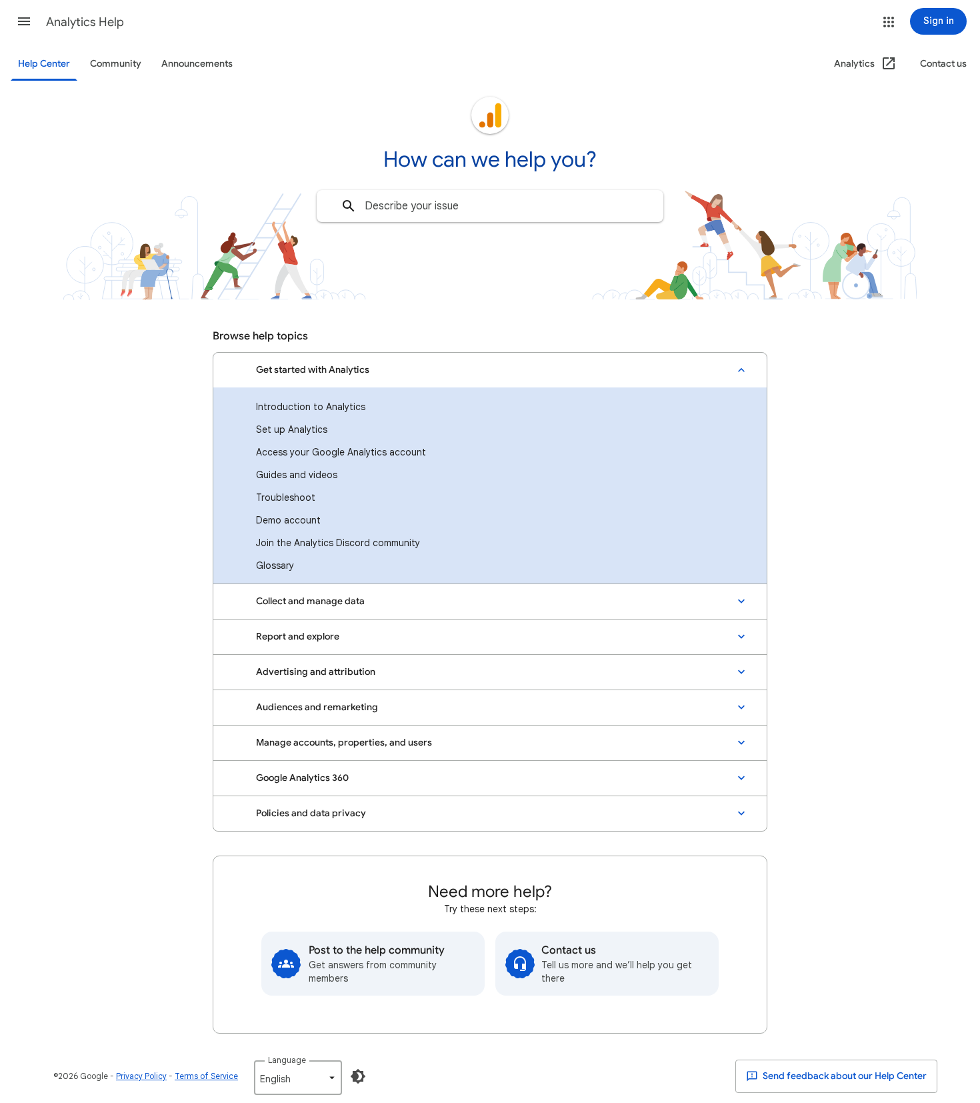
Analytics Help (85, 22)
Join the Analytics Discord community (338, 543)
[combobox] (490, 206)
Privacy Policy (141, 1076)
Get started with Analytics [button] (312, 369)
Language (287, 1060)
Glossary (275, 566)
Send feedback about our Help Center (844, 1076)
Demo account (288, 520)
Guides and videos (296, 475)
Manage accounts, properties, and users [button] (344, 742)
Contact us (943, 63)
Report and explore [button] (297, 636)
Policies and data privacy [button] (311, 813)
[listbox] (298, 1077)
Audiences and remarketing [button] (317, 707)
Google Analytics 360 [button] (302, 778)
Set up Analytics (291, 429)
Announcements (197, 63)
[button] (24, 21)
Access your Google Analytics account (341, 452)
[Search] (349, 206)
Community (115, 63)
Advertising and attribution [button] (315, 672)
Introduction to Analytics (310, 407)
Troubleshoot (285, 497)
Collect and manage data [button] (310, 601)
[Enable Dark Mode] (358, 1076)
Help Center (44, 63)
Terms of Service (206, 1076)
